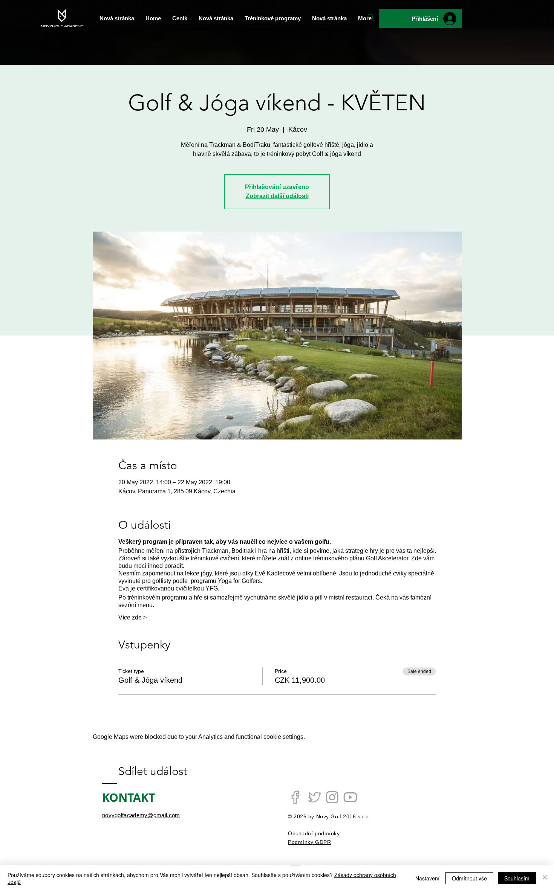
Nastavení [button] (427, 878)
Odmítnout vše (469, 878)
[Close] (544, 878)
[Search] (371, 17)
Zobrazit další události (277, 196)
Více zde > (132, 617)
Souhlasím (517, 878)
